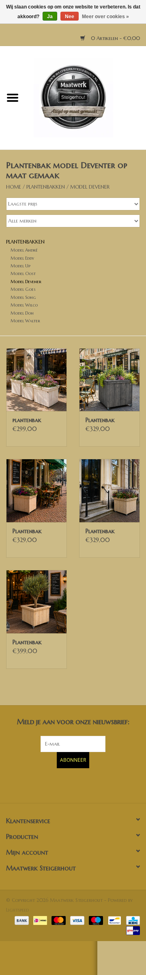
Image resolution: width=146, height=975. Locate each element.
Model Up (20, 266)
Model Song (23, 297)
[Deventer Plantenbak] (109, 380)
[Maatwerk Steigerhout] (85, 97)
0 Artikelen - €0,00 (114, 38)
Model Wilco (24, 305)
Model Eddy (22, 258)
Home (13, 187)
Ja (50, 16)
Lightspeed (17, 910)
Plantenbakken (45, 187)
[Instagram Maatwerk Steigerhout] (87, 784)
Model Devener (90, 187)
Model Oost (23, 273)
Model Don (22, 313)
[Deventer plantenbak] (36, 380)
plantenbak (27, 420)
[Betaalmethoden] (21, 920)
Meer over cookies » (105, 16)
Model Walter (25, 321)
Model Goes (23, 289)
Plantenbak (100, 420)
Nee (69, 16)
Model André (24, 250)
